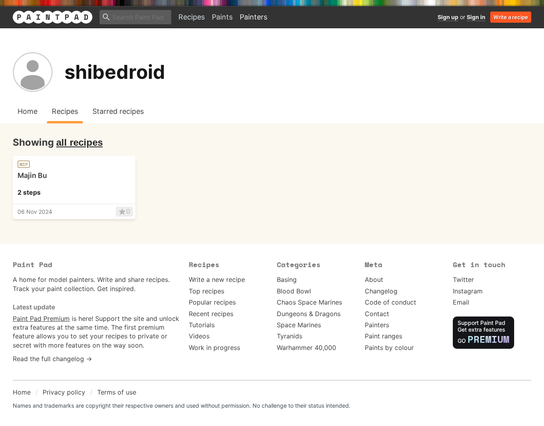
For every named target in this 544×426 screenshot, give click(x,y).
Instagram (468, 291)
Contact (377, 314)
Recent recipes (211, 314)
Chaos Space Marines (309, 302)
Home (22, 392)
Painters (253, 17)
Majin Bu (32, 175)
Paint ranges (383, 336)
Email (461, 302)
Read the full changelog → (52, 359)
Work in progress (214, 348)
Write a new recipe (217, 279)
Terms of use (116, 392)
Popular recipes (212, 302)
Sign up (448, 17)
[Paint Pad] (52, 17)
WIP (24, 164)
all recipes (79, 142)
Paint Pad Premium (41, 318)
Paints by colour (389, 348)
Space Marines (299, 325)
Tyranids (289, 336)
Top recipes (206, 291)
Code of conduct (390, 302)
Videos (199, 336)
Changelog (381, 291)
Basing (287, 279)
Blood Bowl (294, 291)
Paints (222, 17)
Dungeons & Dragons (308, 314)
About (374, 279)
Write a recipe (510, 17)
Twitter (463, 279)
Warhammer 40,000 (306, 348)
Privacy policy (64, 392)
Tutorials (202, 325)
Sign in (476, 17)
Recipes (191, 17)
